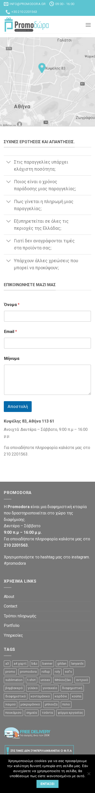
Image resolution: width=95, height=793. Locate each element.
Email (10, 331)
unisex (45, 680)
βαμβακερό (14, 688)
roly (57, 671)
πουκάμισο (13, 712)
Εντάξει (48, 784)
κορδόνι (61, 696)
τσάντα (47, 712)
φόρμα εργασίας (70, 712)
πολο (66, 704)
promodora (28, 671)
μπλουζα (51, 704)
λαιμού (10, 704)
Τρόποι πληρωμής (20, 616)
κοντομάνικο (40, 696)
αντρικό (82, 680)
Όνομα (12, 304)
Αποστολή (18, 406)
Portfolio (12, 625)
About (9, 596)
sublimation (14, 680)
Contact (10, 606)
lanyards (77, 663)
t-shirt (31, 680)
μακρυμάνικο (30, 704)
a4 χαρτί (20, 663)
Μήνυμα (11, 358)
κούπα (76, 696)
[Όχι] (88, 775)
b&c (34, 663)
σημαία (31, 712)
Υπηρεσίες (13, 635)
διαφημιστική (72, 688)
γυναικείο (50, 688)
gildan (61, 663)
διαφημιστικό (15, 696)
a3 (7, 663)
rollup (46, 671)
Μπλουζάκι (63, 680)
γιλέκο (33, 688)
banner (47, 663)
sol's (68, 671)
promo (10, 671)
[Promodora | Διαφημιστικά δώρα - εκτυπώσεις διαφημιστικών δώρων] (26, 24)
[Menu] (88, 25)
